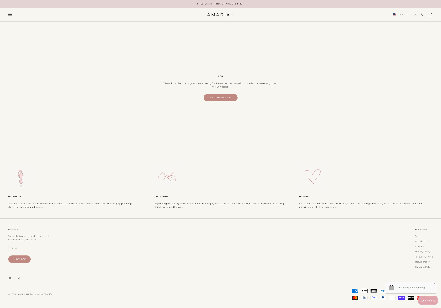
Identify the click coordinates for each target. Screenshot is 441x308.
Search (418, 236)
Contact (419, 246)
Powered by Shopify (41, 294)
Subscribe (19, 259)
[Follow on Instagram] (10, 278)
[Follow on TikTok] (19, 278)
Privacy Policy (422, 251)
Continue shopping (221, 97)
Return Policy (422, 261)
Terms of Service (424, 256)
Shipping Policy (423, 267)
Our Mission (421, 241)
